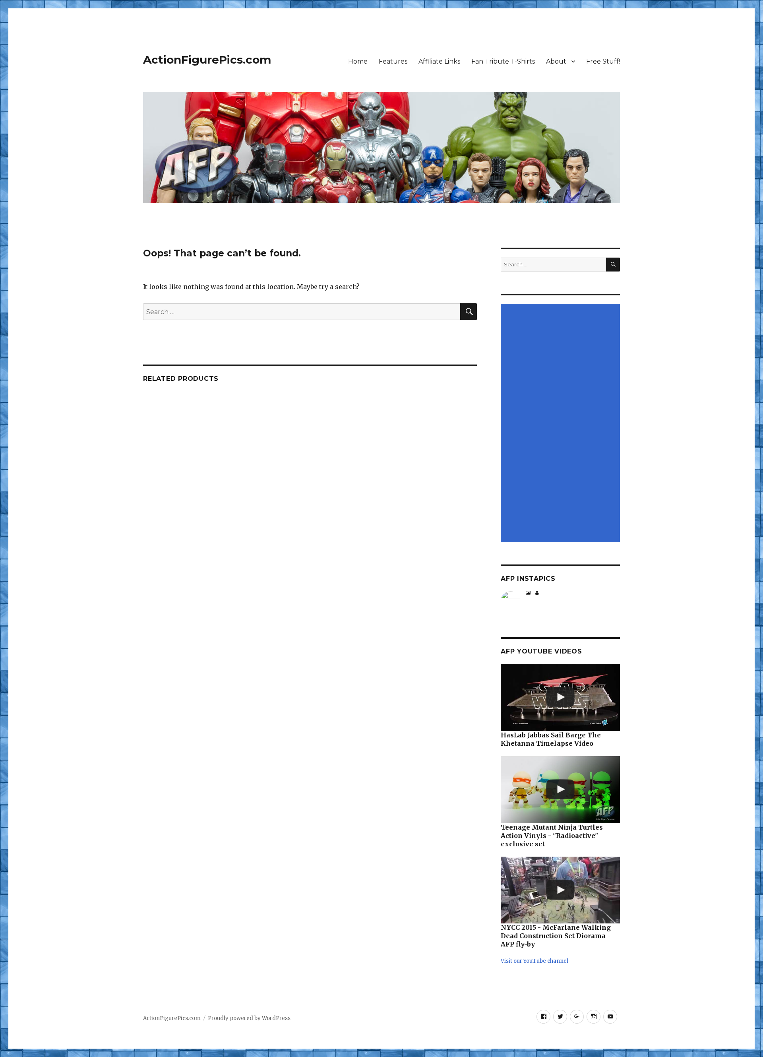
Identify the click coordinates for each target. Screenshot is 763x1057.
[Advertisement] (561, 423)
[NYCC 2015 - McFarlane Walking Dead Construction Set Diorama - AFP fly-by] (560, 890)
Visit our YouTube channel (534, 961)
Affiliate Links (439, 61)
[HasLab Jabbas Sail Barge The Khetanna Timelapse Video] (560, 697)
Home (358, 61)
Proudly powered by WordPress (249, 1018)
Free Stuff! (603, 61)
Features (393, 61)
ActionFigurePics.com (207, 59)
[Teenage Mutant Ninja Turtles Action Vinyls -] (560, 789)
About (556, 61)
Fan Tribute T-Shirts (503, 61)
